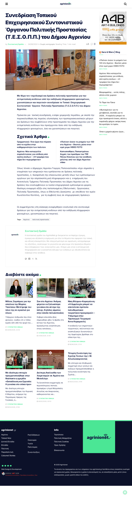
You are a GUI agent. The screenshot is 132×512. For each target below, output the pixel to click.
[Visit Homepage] (66, 3)
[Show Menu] (6, 4)
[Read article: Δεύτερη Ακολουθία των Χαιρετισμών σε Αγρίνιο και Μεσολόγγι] (50, 359)
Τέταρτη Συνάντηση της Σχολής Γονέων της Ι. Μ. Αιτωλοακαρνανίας (80, 356)
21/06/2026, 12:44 (44, 336)
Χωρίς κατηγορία (47, 44)
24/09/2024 (33, 44)
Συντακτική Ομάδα (16, 44)
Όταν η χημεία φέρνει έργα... (112, 131)
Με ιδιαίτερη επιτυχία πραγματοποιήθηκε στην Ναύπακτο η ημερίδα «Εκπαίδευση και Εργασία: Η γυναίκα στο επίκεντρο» (18, 378)
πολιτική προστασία (40, 219)
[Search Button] (125, 4)
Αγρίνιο (26, 219)
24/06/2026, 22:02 (13, 330)
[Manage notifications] (125, 492)
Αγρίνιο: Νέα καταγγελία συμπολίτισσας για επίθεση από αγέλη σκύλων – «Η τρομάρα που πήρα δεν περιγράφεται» (111, 79)
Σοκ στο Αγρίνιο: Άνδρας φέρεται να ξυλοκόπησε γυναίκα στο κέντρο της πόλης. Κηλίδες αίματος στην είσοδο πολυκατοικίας (50, 307)
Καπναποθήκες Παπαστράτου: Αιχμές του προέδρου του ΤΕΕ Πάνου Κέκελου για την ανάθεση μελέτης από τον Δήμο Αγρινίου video (75, 157)
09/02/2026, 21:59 (75, 382)
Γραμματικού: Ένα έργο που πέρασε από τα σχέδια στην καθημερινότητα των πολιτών (34, 144)
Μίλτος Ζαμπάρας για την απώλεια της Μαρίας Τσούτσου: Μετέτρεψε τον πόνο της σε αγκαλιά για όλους (18, 307)
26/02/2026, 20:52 (44, 401)
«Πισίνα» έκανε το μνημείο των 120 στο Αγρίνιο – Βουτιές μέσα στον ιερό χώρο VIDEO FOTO (77, 144)
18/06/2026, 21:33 (75, 344)
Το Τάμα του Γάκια (107, 102)
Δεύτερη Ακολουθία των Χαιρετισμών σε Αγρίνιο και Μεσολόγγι (50, 375)
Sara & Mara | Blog (111, 52)
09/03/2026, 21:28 (13, 407)
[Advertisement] (113, 180)
